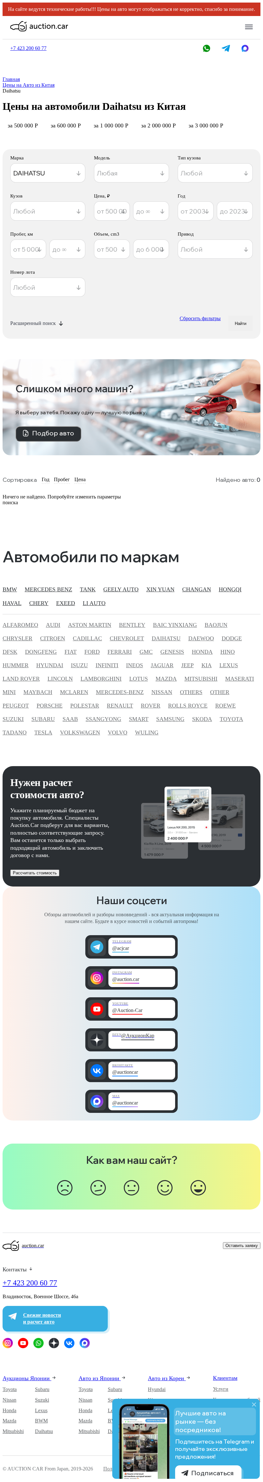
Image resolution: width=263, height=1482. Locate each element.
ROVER (150, 706)
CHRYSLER (17, 638)
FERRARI (119, 652)
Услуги (220, 1389)
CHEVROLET (127, 638)
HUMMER (16, 665)
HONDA (202, 652)
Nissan (9, 1400)
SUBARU (43, 719)
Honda (9, 1410)
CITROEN (52, 638)
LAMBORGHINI (101, 679)
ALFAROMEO (20, 625)
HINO (227, 652)
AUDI (53, 625)
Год (181, 196)
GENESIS (172, 652)
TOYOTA (231, 719)
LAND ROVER (21, 679)
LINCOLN (60, 679)
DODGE (232, 638)
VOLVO (117, 732)
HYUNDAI (49, 665)
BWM (41, 1420)
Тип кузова (189, 158)
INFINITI (107, 665)
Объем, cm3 (106, 234)
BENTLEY (132, 625)
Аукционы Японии (27, 1378)
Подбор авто (53, 433)
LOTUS (138, 679)
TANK (88, 589)
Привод (186, 234)
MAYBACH (37, 692)
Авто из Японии (100, 1378)
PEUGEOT (16, 706)
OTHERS (191, 692)
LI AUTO (94, 603)
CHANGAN (196, 589)
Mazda (9, 1420)
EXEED (65, 603)
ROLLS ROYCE (188, 706)
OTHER (219, 692)
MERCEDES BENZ (48, 589)
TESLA (43, 732)
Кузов (16, 196)
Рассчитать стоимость (35, 873)
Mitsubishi (13, 1431)
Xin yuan (160, 589)
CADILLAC (87, 638)
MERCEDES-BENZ (120, 692)
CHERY (38, 603)
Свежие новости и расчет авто (42, 1318)
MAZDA (166, 679)
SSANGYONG (103, 719)
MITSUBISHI (200, 679)
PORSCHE (50, 706)
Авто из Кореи (167, 1378)
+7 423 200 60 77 (30, 1283)
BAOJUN (216, 625)
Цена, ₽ (102, 196)
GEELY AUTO (121, 589)
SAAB (70, 719)
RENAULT (120, 706)
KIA (206, 665)
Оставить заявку (241, 1245)
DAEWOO (201, 638)
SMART (138, 719)
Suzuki (42, 1400)
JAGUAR (162, 665)
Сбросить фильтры (200, 318)
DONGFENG (41, 652)
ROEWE (225, 706)
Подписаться (212, 1473)
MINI (9, 692)
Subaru (42, 1389)
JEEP (187, 665)
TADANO (15, 732)
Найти (240, 323)
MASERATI (239, 679)
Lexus (41, 1410)
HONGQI (230, 589)
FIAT (70, 652)
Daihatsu (44, 1431)
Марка (17, 158)
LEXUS (228, 665)
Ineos (134, 665)
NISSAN (161, 692)
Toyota (10, 1389)
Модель (102, 158)
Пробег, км (21, 234)
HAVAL (12, 603)
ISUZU (79, 665)
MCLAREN (74, 692)
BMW (10, 589)
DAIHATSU (166, 638)
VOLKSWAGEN (80, 732)
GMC (146, 652)
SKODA (202, 719)
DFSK (10, 652)
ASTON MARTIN (89, 625)
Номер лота (22, 272)
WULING (146, 732)
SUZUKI (13, 719)
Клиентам (225, 1378)
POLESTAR (84, 706)
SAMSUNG (170, 719)
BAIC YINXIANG (175, 625)
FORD (92, 652)
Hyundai (156, 1389)
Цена (80, 479)
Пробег (62, 479)
